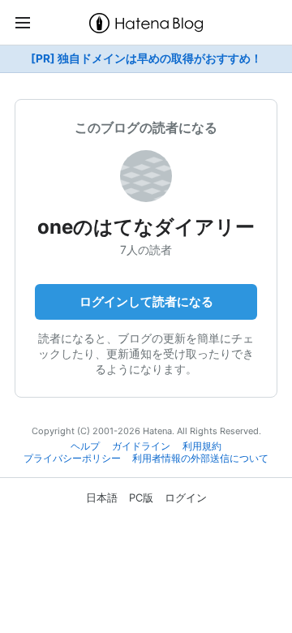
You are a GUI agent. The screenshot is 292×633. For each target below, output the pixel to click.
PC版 (141, 497)
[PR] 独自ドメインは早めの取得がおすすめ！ (146, 58)
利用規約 (201, 446)
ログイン (186, 497)
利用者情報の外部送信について (200, 458)
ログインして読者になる (146, 301)
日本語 (102, 497)
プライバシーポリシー (72, 458)
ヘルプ (85, 446)
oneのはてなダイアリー (146, 227)
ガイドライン (141, 446)
